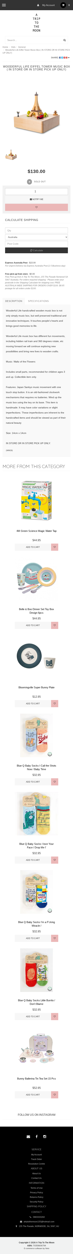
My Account (48, 5)
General (22, 47)
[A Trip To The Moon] (37, 22)
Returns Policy (36, 1197)
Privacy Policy (36, 1192)
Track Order (36, 1159)
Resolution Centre (36, 1164)
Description (13, 301)
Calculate (37, 250)
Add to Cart (33, 547)
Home (5, 47)
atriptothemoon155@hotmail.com (38, 1221)
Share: (55, 57)
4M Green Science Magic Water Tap (36, 530)
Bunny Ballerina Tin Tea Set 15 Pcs (36, 1078)
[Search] (64, 40)
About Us (36, 1173)
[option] (36, 112)
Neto (47, 1248)
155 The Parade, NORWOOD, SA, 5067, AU (38, 1226)
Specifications (38, 301)
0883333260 (38, 1217)
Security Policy (36, 1202)
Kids (13, 47)
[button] (63, 1243)
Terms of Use (37, 1188)
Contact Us (36, 1178)
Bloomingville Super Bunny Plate (36, 687)
